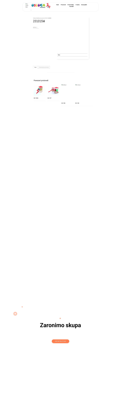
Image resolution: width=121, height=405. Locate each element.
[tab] (35, 67)
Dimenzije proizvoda (44, 67)
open (86, 19)
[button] (36, 27)
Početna (34, 18)
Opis (35, 67)
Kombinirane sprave (40, 18)
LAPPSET (46, 18)
